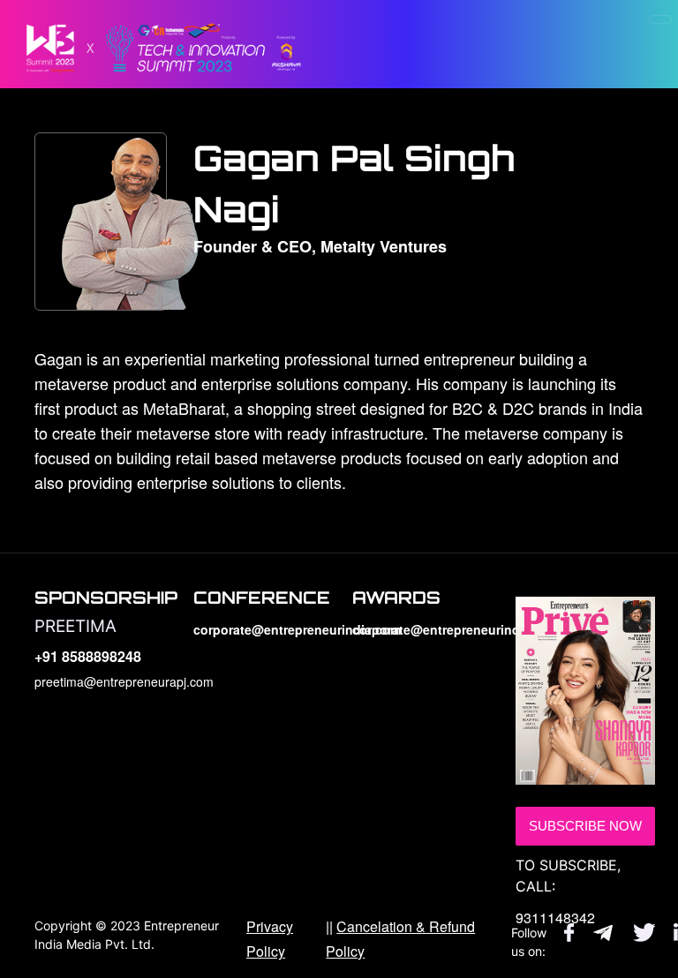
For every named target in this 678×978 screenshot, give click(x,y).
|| (400, 938)
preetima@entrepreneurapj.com (100, 681)
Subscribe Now (585, 825)
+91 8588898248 (87, 656)
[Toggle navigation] (660, 19)
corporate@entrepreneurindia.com (259, 629)
